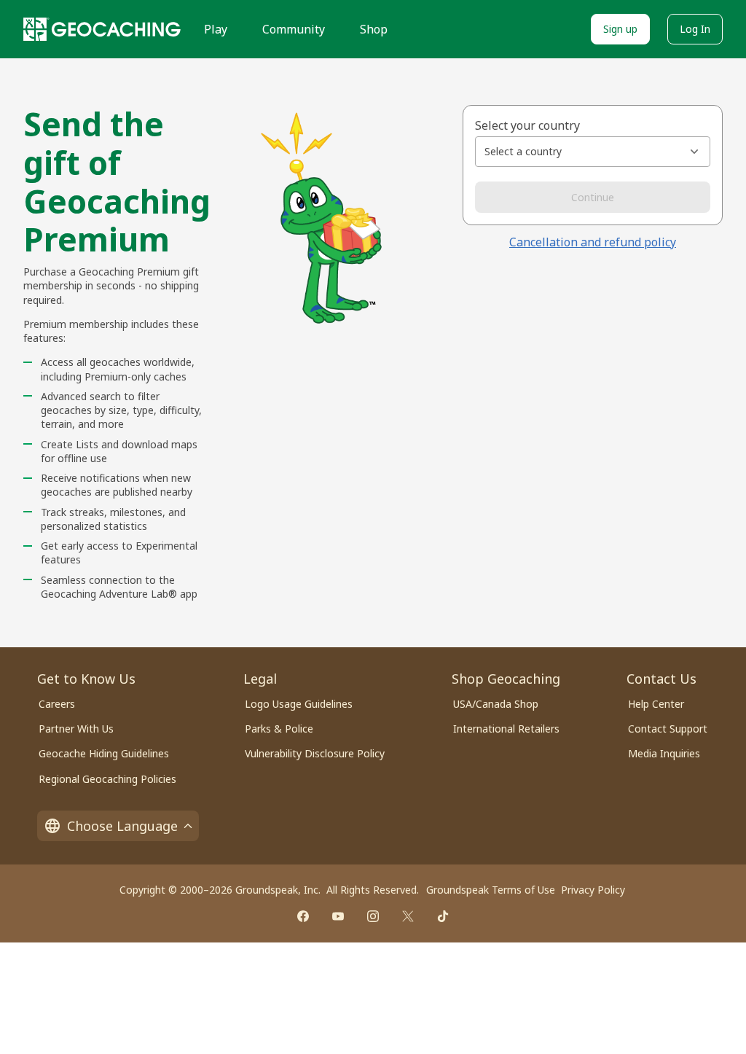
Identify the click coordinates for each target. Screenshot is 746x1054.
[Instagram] (373, 916)
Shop (374, 29)
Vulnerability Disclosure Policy (315, 753)
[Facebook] (303, 916)
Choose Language (122, 826)
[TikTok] (443, 916)
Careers (57, 704)
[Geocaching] (102, 29)
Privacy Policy (593, 890)
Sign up (620, 29)
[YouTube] (338, 916)
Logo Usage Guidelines (299, 704)
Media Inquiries (664, 753)
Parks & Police (279, 728)
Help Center (656, 704)
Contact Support (667, 728)
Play (215, 29)
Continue (592, 197)
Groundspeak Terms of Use (490, 890)
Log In (695, 29)
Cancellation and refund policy (592, 242)
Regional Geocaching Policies (107, 779)
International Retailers (506, 728)
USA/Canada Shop (495, 704)
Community (293, 29)
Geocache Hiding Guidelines (104, 753)
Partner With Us (76, 728)
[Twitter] (408, 916)
